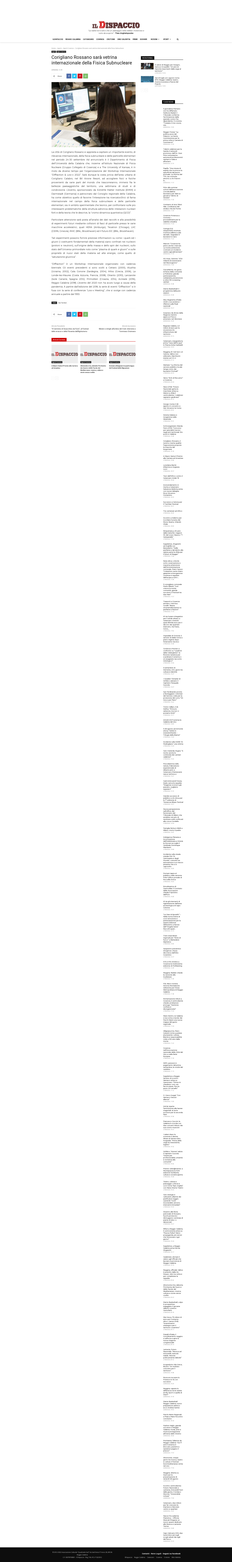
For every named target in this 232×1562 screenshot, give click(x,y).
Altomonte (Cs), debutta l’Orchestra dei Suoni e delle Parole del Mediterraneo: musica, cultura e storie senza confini (173, 1290)
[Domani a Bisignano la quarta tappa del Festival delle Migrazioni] (122, 354)
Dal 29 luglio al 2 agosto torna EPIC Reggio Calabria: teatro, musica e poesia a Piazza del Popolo (167, 81)
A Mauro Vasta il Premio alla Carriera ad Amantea (173, 457)
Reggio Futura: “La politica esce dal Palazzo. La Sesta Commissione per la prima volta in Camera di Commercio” (173, 137)
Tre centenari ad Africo (172, 511)
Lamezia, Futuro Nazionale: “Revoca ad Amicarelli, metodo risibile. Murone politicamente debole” (172, 1353)
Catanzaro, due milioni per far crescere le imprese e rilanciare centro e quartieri (172, 1506)
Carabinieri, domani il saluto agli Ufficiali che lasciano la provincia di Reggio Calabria (172, 1260)
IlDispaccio (128, 1557)
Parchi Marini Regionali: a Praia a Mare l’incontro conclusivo (173, 1417)
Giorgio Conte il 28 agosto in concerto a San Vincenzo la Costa (172, 406)
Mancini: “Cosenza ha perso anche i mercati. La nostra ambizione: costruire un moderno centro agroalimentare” (172, 248)
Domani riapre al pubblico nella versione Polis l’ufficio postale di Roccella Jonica (172, 876)
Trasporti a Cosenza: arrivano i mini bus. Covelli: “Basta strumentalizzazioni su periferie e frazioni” (172, 605)
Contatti (145, 1553)
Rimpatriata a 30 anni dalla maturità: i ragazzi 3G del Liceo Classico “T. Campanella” (173, 534)
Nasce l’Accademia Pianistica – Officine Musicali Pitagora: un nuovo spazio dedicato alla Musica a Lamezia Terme (172, 1521)
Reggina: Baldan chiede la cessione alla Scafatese (173, 975)
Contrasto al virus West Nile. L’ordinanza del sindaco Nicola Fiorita (172, 207)
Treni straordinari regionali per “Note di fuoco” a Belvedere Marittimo (172, 939)
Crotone (167, 1557)
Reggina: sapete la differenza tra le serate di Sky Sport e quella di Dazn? (172, 1392)
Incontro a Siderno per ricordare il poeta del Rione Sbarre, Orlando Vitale (172, 521)
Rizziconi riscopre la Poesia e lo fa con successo (171, 1380)
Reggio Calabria (139, 1557)
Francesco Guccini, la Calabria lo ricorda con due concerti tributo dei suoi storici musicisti (173, 1124)
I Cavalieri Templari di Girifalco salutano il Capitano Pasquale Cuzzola (171, 682)
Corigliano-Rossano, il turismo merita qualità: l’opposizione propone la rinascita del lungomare (172, 445)
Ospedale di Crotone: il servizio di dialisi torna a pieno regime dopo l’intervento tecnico (172, 639)
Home (53, 48)
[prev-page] (52, 378)
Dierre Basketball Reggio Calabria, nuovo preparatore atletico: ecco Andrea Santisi (172, 1404)
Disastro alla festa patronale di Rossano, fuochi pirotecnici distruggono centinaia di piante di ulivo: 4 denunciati (173, 1217)
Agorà (59, 48)
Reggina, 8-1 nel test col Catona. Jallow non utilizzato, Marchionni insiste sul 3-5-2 (173, 355)
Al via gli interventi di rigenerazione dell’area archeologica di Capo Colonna (172, 904)
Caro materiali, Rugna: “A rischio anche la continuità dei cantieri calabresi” (173, 754)
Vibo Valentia (176, 1557)
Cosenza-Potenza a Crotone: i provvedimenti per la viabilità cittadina (171, 219)
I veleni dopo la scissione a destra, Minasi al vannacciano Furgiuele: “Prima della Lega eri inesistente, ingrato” (172, 1139)
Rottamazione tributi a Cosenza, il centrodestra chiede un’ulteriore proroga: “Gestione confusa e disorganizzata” (173, 1004)
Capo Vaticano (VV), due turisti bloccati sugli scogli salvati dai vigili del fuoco (173, 1536)
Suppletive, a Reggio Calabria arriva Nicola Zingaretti (171, 1248)
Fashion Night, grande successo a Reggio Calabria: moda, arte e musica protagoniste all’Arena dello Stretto (172, 1430)
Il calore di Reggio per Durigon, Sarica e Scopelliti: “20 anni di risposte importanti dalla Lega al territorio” (168, 68)
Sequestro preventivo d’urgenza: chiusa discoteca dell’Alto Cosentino (172, 952)
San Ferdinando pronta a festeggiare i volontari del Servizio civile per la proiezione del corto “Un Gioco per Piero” (173, 696)
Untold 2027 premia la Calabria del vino (172, 721)
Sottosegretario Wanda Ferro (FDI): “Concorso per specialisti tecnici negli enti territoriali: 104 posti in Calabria (173, 430)
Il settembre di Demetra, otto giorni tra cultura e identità (173, 670)
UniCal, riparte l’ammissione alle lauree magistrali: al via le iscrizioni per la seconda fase (173, 1110)
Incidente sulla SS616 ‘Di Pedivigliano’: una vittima (173, 743)
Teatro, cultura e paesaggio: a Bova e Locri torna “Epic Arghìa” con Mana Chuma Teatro (173, 1185)
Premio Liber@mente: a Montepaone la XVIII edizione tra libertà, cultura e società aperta (173, 1172)
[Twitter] (74, 76)
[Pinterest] (80, 76)
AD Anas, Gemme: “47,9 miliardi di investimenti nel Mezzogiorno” (172, 261)
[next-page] (56, 378)
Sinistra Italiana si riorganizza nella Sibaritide (170, 417)
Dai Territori (62, 303)
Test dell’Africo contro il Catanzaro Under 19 (173, 477)
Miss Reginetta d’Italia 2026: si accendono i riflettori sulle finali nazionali (172, 303)
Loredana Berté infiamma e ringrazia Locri (171, 467)
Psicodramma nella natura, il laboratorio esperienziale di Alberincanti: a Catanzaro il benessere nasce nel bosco (172, 769)
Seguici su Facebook (172, 1553)
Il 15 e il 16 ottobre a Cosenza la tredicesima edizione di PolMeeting (172, 964)
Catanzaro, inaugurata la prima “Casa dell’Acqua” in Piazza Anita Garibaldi (173, 343)
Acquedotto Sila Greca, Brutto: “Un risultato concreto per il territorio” (172, 1368)
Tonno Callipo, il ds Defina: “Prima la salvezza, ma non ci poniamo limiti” (171, 710)
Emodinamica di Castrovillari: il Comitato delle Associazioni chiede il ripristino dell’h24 (172, 890)
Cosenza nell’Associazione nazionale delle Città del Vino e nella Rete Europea (173, 1052)
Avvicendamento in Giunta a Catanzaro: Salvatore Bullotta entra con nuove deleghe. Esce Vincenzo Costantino (173, 490)
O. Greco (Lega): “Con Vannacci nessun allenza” (172, 1097)
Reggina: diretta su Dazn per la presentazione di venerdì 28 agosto (171, 1476)
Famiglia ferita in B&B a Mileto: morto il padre (172, 829)
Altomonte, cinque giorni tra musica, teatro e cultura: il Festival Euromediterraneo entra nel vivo (173, 1462)
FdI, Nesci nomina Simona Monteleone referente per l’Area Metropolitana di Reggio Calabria (173, 988)
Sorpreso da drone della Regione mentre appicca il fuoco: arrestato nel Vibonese (173, 316)
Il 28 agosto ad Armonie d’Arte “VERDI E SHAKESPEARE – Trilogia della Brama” (173, 732)
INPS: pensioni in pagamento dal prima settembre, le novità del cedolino (173, 1066)
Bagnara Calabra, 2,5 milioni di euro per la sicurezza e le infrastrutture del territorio (171, 330)
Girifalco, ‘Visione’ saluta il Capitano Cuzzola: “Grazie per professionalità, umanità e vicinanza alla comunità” (173, 1156)
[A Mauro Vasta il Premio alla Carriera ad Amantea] (64, 354)
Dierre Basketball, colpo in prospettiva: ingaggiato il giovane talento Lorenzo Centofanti (173, 1306)
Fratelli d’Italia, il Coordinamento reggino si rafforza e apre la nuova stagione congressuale (173, 1338)
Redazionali (147, 58)
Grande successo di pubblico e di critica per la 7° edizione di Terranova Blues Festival (173, 799)
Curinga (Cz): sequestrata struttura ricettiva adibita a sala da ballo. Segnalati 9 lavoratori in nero (172, 233)
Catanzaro (150, 1557)
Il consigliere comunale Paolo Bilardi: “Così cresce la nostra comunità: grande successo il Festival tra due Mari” (172, 589)
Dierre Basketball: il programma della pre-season (172, 291)
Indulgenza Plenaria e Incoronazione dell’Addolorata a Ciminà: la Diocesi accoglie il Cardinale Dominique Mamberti (173, 842)
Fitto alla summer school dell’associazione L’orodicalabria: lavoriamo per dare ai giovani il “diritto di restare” (173, 192)
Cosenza (159, 1557)
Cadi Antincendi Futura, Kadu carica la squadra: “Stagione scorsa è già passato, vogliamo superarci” (172, 785)
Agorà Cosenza (68, 48)
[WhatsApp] (85, 76)
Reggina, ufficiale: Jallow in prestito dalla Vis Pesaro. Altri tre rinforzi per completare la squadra (173, 1274)
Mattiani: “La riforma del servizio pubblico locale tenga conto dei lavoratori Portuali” (172, 368)
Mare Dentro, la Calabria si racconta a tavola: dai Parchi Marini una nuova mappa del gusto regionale (173, 1020)
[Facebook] (68, 76)
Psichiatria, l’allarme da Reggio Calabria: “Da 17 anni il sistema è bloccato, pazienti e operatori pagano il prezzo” (172, 1446)
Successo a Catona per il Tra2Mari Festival (172, 503)
